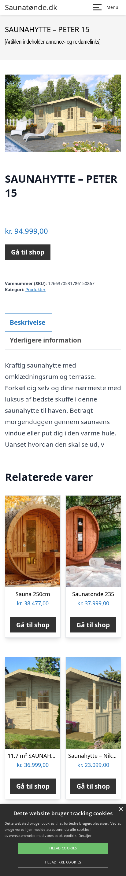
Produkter (35, 289)
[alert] (63, 840)
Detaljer (85, 835)
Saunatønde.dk (31, 7)
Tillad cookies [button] (63, 848)
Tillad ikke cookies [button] (63, 862)
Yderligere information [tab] (45, 340)
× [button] (120, 809)
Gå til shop (27, 252)
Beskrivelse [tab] (27, 322)
